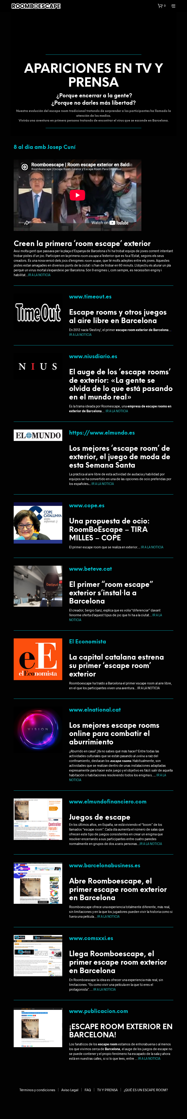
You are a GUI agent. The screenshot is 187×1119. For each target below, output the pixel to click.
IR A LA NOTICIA (39, 275)
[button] (162, 5)
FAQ (88, 1090)
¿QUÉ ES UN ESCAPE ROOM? (146, 1090)
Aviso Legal (69, 1090)
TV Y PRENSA (107, 1090)
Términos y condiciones (37, 1090)
